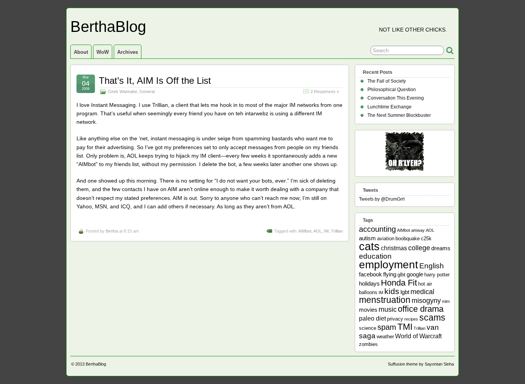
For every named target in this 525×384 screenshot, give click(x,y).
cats (369, 246)
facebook (370, 274)
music (388, 309)
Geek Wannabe (122, 91)
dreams (440, 248)
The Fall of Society (386, 81)
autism (367, 238)
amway (418, 230)
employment (388, 264)
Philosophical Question (391, 89)
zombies (368, 344)
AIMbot (304, 231)
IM (326, 231)
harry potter (437, 275)
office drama (421, 309)
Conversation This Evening (395, 98)
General (147, 91)
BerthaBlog (108, 26)
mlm (446, 301)
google (415, 274)
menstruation (384, 300)
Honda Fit (399, 283)
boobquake (407, 238)
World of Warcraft (418, 335)
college (419, 248)
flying (389, 274)
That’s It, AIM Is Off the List (155, 80)
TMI (404, 327)
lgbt (404, 292)
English (431, 266)
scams (432, 317)
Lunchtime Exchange (389, 107)
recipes (411, 319)
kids (391, 291)
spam (386, 327)
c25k (426, 238)
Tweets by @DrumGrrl (382, 199)
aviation (385, 238)
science (367, 328)
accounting (377, 229)
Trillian (337, 231)
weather (385, 336)
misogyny (426, 300)
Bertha (112, 231)
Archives (127, 52)
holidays (369, 283)
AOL (317, 231)
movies (368, 309)
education (375, 256)
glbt (401, 275)
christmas (394, 247)
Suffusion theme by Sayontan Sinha (421, 364)
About (81, 52)
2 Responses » (325, 91)
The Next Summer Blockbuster (399, 115)
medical (422, 292)
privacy (395, 319)
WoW (102, 52)
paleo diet (372, 318)
